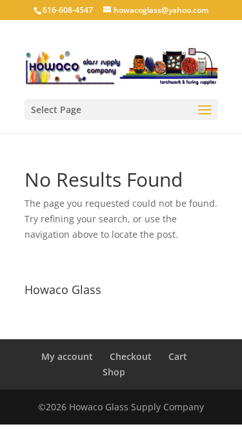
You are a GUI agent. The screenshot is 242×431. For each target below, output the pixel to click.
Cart (177, 356)
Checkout (131, 356)
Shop (114, 372)
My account (67, 356)
